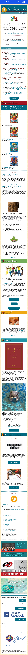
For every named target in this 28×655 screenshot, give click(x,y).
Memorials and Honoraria (9, 521)
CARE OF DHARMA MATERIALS (14, 426)
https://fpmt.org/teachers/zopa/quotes (15, 33)
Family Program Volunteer (8, 283)
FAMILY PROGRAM (14, 299)
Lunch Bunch (14, 69)
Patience (16, 281)
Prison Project (7, 525)
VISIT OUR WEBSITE (20, 619)
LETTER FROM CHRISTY (14, 308)
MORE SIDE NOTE (14, 487)
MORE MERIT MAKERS (14, 462)
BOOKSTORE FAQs (14, 430)
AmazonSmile (7, 515)
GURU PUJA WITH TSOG (8, 124)
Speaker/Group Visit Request (10, 528)
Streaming (6, 529)
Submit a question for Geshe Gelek (17, 40)
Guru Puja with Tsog (14, 83)
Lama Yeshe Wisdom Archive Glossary (17, 509)
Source (5, 33)
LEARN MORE (14, 184)
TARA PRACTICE (6, 153)
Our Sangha (7, 524)
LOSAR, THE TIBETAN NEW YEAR (10, 174)
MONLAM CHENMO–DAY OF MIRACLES (12, 186)
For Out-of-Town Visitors (9, 518)
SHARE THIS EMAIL (20, 608)
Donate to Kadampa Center (9, 516)
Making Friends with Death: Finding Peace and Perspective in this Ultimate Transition (14, 72)
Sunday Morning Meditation (17, 87)
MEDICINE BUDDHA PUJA (8, 167)
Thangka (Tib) (5, 504)
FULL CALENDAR (14, 98)
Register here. (16, 194)
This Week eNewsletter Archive (10, 530)
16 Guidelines (6, 294)
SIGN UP (22, 600)
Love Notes (13, 43)
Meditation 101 (13, 59)
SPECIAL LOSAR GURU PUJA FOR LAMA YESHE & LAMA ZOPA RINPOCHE (14, 139)
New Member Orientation (16, 91)
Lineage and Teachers (9, 520)
